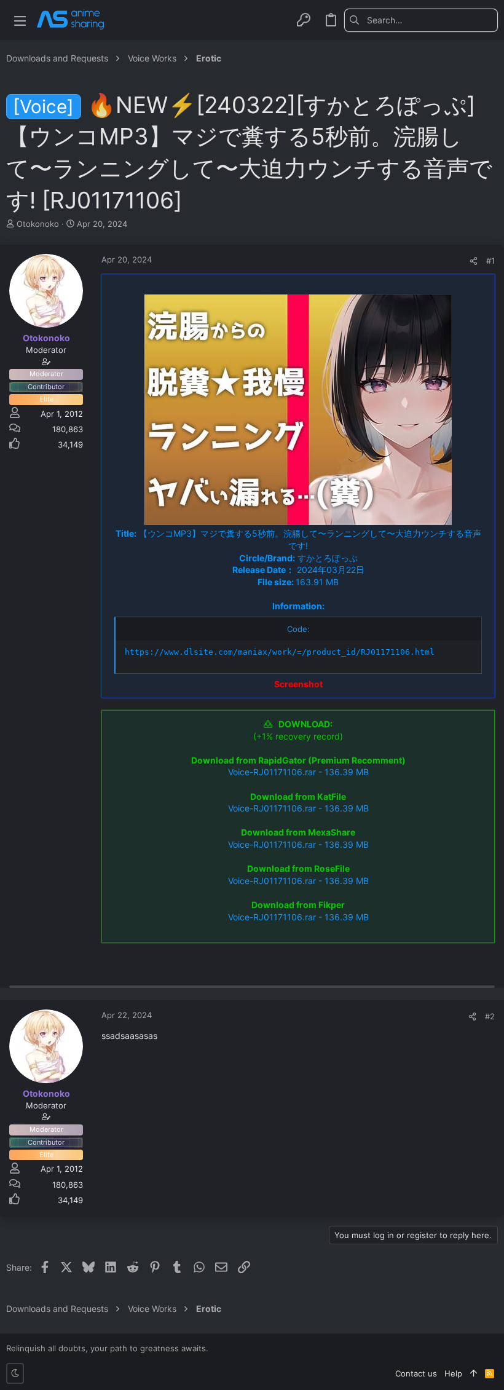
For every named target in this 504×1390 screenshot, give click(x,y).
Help (453, 1373)
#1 (490, 261)
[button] (20, 20)
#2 (490, 1016)
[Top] (473, 1373)
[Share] (473, 261)
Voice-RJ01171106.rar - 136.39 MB (298, 772)
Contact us (416, 1373)
